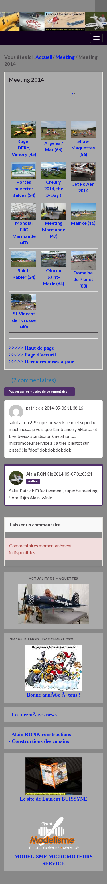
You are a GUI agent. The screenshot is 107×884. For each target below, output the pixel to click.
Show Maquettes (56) (83, 147)
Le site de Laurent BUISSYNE (53, 799)
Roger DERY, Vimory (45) (24, 147)
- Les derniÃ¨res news (33, 714)
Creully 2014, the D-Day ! (53, 188)
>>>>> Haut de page (31, 348)
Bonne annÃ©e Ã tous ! (53, 695)
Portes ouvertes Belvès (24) (23, 188)
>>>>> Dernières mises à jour (41, 361)
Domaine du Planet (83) (83, 279)
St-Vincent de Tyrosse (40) (24, 320)
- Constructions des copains (39, 741)
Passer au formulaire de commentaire (38, 391)
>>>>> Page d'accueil (32, 355)
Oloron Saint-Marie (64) (53, 277)
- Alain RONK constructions (40, 734)
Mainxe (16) (83, 223)
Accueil (43, 57)
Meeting (65, 57)
